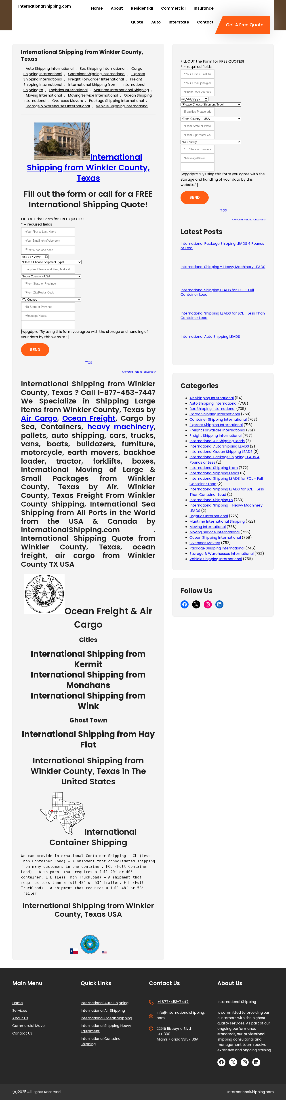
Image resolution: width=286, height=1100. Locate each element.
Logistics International (68, 90)
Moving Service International (93, 95)
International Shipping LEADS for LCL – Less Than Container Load (223, 315)
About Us (20, 1018)
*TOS (88, 363)
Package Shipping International (116, 100)
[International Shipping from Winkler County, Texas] (44, 611)
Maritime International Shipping (121, 90)
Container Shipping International (96, 73)
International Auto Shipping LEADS (210, 336)
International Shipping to (211, 499)
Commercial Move (28, 1025)
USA (194, 1039)
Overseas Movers (67, 100)
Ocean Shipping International (215, 537)
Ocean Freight (89, 418)
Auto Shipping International (50, 68)
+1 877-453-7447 (173, 1001)
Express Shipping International (216, 424)
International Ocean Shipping (106, 1018)
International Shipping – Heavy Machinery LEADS (223, 267)
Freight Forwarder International (96, 79)
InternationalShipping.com (44, 6)
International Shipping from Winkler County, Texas (88, 167)
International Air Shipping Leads (217, 440)
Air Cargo (39, 418)
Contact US (22, 1033)
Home (17, 1002)
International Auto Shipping (104, 1002)
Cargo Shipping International (214, 414)
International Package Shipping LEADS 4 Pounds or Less (222, 245)
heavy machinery (120, 427)
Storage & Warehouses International (58, 106)
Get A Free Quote (244, 25)
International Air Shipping (103, 1010)
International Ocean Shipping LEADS (220, 451)
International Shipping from (92, 84)
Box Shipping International (102, 68)
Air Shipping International (211, 398)
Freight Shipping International (215, 435)
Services (19, 1010)
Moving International (44, 95)
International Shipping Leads (214, 473)
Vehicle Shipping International (122, 106)
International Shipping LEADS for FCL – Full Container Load (217, 292)
